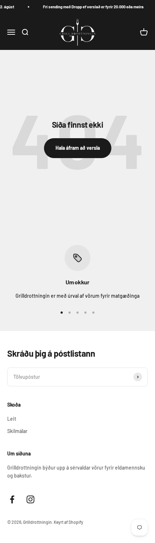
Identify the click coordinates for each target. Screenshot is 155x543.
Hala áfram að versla (78, 148)
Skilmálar (17, 431)
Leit (11, 419)
